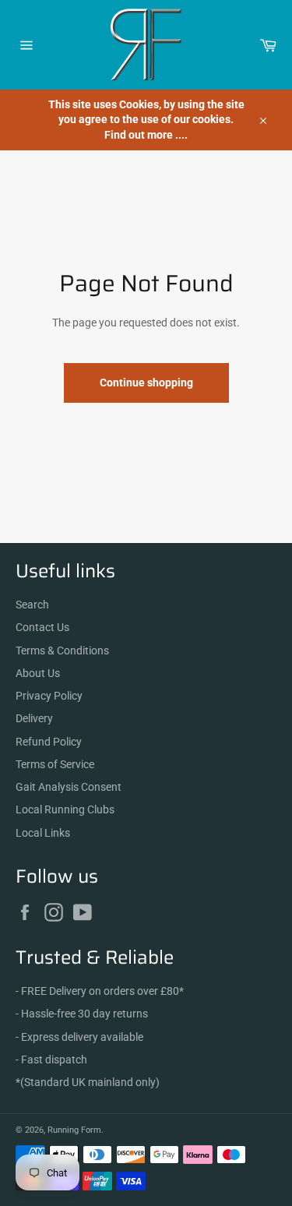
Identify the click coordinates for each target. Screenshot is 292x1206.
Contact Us (42, 627)
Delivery (34, 718)
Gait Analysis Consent (68, 787)
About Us (38, 673)
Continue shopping (146, 382)
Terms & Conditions (62, 650)
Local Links (43, 833)
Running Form (74, 1130)
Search (32, 604)
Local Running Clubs (65, 809)
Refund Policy (49, 741)
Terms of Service (55, 764)
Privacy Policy (49, 695)
